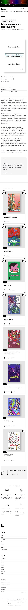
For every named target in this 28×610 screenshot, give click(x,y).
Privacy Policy (20, 602)
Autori (2, 563)
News (2, 567)
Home (2, 11)
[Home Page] (3, 8)
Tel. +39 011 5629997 (5, 582)
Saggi (8, 11)
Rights (2, 574)
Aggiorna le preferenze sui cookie (15, 603)
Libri (5, 11)
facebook (3, 589)
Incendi (2, 547)
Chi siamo (3, 558)
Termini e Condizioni (13, 602)
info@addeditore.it (5, 585)
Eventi (2, 565)
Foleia (20, 605)
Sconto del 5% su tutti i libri (6, 4)
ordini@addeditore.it (19, 512)
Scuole (2, 569)
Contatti (3, 571)
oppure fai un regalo (5, 81)
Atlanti (2, 544)
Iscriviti (13, 474)
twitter (2, 591)
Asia (2, 537)
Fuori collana (4, 549)
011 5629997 (14, 599)
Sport (2, 541)
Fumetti (3, 539)
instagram (3, 587)
